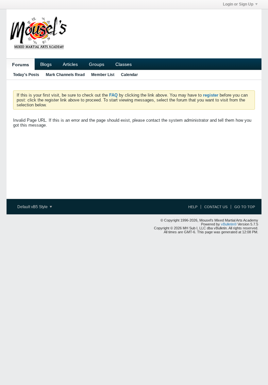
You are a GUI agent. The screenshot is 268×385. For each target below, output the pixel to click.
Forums (20, 64)
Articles (70, 64)
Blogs (46, 64)
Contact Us (215, 207)
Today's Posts (26, 74)
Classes (123, 64)
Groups (96, 64)
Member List (102, 74)
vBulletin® (229, 224)
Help (192, 207)
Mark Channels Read (65, 74)
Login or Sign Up (238, 4)
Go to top (244, 207)
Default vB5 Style (33, 207)
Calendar (129, 74)
